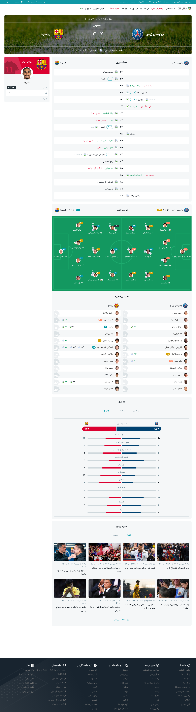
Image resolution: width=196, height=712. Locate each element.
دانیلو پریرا (177, 333)
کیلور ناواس (177, 313)
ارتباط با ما (186, 674)
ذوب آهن (124, 682)
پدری (111, 326)
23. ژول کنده (78, 283)
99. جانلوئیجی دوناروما (182, 256)
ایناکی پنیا (109, 333)
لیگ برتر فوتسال (59, 704)
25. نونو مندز (165, 283)
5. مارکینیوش (163, 230)
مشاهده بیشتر (120, 619)
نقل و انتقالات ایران (26, 687)
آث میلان (93, 670)
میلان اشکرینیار (175, 368)
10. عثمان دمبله (130, 233)
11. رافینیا (112, 233)
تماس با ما (140, 2)
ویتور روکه (109, 368)
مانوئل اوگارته (176, 319)
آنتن (157, 700)
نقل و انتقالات (114, 8)
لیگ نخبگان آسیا (59, 695)
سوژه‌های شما (124, 2)
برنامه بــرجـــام (142, 8)
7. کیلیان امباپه (131, 280)
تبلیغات (133, 2)
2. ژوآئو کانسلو (78, 230)
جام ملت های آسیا (26, 674)
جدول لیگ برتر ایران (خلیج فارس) (51, 669)
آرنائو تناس (177, 388)
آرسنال (94, 687)
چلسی (94, 691)
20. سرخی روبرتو (94, 280)
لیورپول (94, 700)
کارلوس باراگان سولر (173, 347)
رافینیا (27, 82)
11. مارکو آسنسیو (131, 256)
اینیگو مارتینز (108, 313)
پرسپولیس (124, 674)
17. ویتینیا (148, 256)
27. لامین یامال (112, 280)
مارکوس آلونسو (107, 354)
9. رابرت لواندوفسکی (112, 256)
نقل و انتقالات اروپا (26, 682)
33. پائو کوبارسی (78, 248)
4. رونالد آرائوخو (78, 265)
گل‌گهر (125, 700)
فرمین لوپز (108, 381)
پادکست (148, 2)
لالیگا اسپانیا (61, 682)
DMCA (187, 700)
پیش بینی (189, 2)
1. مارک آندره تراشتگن (61, 256)
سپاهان (125, 687)
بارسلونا (94, 678)
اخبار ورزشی (157, 2)
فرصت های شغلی (183, 691)
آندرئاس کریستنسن (105, 347)
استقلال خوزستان (121, 708)
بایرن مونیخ (92, 682)
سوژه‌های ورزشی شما (151, 670)
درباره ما (186, 682)
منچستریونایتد (91, 704)
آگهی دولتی (185, 704)
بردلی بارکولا (177, 354)
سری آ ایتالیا (61, 687)
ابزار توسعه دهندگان (182, 687)
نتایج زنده (86, 8)
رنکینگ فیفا (29, 678)
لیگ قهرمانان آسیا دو (57, 700)
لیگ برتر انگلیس (59, 678)
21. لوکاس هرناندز (165, 248)
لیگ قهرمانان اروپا (112, 50)
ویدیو (132, 8)
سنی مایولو (177, 374)
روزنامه (125, 8)
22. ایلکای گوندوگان (95, 233)
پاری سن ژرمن (28, 691)
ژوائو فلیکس (108, 340)
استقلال (125, 670)
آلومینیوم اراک (122, 704)
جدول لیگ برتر (157, 8)
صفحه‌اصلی (170, 8)
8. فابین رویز (148, 280)
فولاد (126, 691)
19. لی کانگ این (148, 233)
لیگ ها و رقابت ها (151, 682)
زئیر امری (178, 361)
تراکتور (125, 678)
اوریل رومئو (108, 361)
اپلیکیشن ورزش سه (177, 2)
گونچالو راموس (176, 326)
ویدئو (157, 687)
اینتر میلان (92, 674)
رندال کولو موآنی (175, 340)
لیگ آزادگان (61, 674)
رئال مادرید (92, 695)
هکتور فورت (108, 388)
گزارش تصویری (99, 8)
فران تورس (108, 319)
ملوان (125, 695)
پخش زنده (166, 2)
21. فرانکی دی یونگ (95, 256)
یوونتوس (93, 708)
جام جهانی (29, 670)
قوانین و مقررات (183, 695)
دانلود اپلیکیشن (183, 670)
